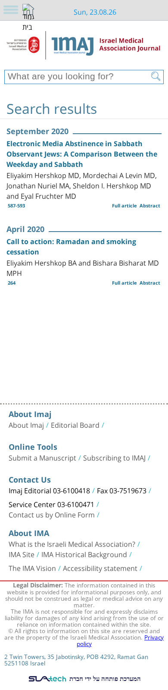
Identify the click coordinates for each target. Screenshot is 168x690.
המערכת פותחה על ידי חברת (104, 678)
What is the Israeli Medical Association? (72, 543)
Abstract (150, 205)
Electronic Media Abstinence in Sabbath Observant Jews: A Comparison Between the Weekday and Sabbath (81, 154)
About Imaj (26, 424)
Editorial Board (75, 424)
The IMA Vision (32, 567)
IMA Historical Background (84, 554)
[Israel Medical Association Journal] (84, 48)
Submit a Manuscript (42, 457)
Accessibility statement (100, 567)
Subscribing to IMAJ (114, 457)
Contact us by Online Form (52, 514)
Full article (124, 205)
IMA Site (21, 554)
